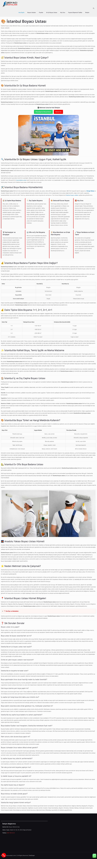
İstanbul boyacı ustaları (72, 195)
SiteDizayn (32, 855)
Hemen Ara (58, 112)
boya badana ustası (21, 180)
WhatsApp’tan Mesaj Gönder (43, 112)
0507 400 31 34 (11, 832)
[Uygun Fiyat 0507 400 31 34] (9, 4)
